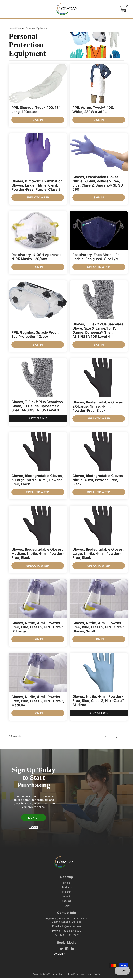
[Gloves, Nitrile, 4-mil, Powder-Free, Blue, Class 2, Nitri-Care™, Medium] (38, 672)
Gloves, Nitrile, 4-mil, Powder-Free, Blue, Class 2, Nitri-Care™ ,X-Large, (37, 627)
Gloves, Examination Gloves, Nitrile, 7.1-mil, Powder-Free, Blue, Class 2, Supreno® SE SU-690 (98, 183)
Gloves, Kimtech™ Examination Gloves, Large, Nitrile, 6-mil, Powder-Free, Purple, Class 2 (37, 185)
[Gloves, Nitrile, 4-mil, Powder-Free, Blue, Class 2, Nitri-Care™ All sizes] (99, 672)
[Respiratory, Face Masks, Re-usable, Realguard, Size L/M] (99, 230)
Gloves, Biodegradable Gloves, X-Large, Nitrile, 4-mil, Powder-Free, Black (37, 480)
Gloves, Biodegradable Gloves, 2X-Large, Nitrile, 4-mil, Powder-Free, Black (98, 406)
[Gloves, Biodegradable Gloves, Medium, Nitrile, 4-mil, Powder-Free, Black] (38, 525)
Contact (66, 900)
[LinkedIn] (72, 949)
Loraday (55, 974)
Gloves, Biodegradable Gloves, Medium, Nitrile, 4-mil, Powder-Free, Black (37, 553)
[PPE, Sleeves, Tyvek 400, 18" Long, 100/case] (38, 83)
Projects (66, 891)
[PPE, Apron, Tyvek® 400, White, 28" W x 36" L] (99, 83)
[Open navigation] (7, 9)
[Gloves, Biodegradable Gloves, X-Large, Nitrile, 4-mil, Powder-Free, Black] (38, 451)
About (66, 896)
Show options (37, 418)
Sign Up (33, 817)
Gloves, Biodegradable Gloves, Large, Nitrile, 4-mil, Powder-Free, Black (98, 553)
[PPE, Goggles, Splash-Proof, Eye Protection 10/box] (38, 299)
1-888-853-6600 (71, 930)
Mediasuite (95, 974)
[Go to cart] (124, 8)
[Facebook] (66, 949)
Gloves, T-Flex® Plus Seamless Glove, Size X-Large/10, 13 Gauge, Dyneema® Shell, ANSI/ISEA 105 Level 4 (98, 330)
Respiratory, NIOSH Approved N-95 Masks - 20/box (36, 257)
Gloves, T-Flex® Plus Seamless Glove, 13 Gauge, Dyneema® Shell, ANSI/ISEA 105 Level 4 (37, 406)
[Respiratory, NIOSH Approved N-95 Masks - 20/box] (38, 230)
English (58, 953)
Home (66, 882)
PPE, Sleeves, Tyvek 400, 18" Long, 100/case (35, 110)
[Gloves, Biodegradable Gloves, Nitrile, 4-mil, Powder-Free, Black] (99, 451)
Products (66, 887)
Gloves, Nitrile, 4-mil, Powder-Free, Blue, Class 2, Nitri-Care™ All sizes (98, 700)
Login (33, 827)
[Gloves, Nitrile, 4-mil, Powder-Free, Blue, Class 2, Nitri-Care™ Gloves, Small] (99, 598)
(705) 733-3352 (69, 935)
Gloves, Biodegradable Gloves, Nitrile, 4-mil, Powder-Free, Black (98, 480)
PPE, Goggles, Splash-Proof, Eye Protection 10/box (35, 334)
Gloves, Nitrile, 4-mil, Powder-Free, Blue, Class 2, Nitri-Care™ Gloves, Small (98, 627)
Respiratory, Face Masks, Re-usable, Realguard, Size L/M (96, 257)
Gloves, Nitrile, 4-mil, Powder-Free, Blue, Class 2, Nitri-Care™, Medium (37, 701)
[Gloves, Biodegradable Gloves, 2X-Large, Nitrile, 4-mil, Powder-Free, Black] (99, 377)
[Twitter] (61, 949)
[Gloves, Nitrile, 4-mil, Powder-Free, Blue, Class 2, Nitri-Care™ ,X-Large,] (38, 598)
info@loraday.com (70, 926)
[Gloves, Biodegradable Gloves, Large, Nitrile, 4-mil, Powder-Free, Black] (99, 525)
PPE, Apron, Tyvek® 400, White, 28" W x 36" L (93, 110)
